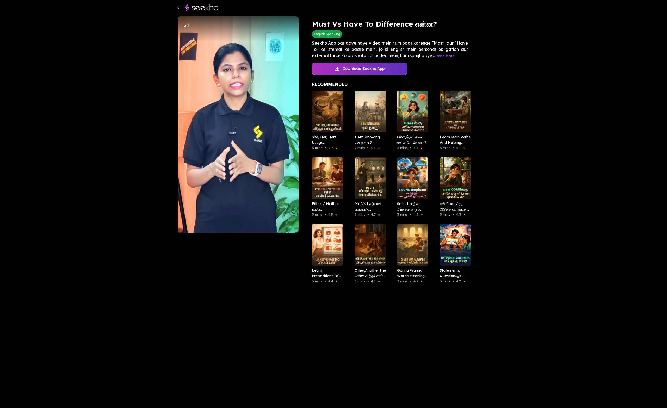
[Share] (186, 26)
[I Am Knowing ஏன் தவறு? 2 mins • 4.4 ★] (369, 111)
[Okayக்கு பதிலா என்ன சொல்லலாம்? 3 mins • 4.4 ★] (411, 111)
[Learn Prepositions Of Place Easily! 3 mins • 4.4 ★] (326, 245)
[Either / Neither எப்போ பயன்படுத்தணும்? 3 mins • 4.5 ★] (326, 178)
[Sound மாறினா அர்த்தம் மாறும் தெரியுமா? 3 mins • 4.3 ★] (411, 178)
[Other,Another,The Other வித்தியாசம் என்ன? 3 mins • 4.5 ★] (369, 245)
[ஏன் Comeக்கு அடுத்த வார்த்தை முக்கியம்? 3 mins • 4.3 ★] (454, 178)
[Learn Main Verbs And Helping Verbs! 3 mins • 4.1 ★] (454, 111)
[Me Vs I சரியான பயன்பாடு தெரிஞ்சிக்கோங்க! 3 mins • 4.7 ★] (369, 178)
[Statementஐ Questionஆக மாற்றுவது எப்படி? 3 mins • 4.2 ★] (454, 245)
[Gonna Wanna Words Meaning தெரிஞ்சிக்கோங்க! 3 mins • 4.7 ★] (411, 245)
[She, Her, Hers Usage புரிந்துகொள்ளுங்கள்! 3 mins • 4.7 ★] (326, 111)
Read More (445, 56)
